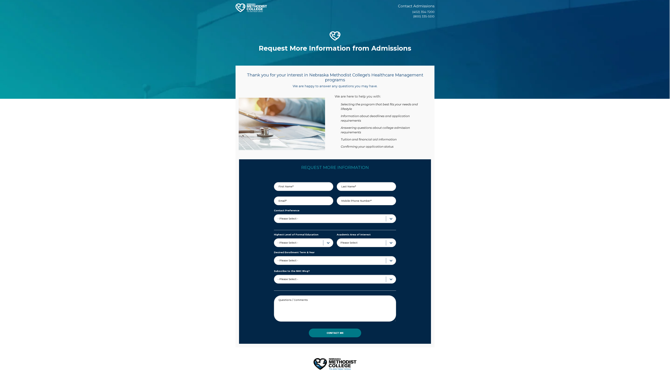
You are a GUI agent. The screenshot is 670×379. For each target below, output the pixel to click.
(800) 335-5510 (423, 16)
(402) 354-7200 (423, 12)
